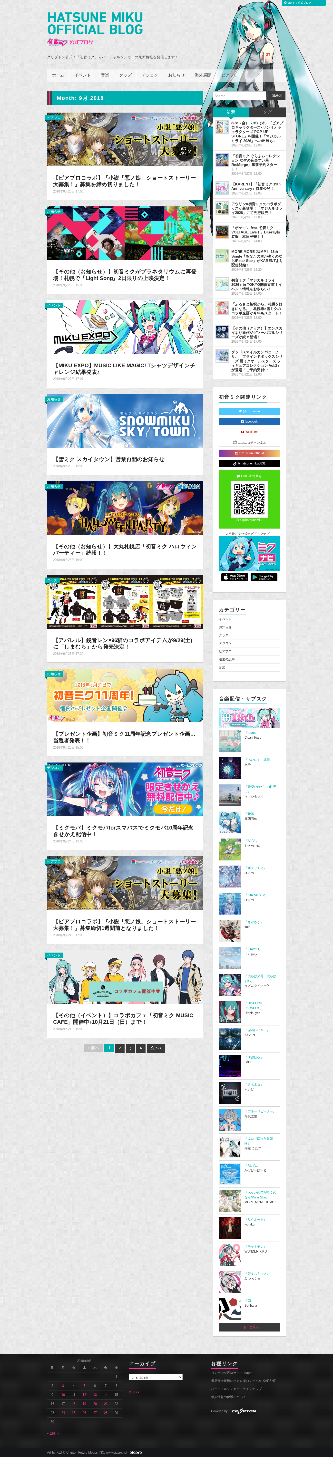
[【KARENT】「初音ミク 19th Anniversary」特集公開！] (222, 188)
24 (63, 1413)
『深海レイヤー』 (257, 1030)
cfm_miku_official (251, 453)
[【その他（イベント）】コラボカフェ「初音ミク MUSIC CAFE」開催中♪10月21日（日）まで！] (125, 977)
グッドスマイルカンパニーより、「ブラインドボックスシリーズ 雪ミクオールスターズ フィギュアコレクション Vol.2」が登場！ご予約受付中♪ (257, 361)
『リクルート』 (256, 1219)
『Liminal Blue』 (256, 895)
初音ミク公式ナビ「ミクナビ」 (250, 534)
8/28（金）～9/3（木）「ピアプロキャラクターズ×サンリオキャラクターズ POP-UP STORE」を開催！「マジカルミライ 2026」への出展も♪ (257, 132)
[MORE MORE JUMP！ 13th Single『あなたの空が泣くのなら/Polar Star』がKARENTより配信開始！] (222, 256)
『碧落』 (251, 814)
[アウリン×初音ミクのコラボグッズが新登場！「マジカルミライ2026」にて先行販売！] (222, 208)
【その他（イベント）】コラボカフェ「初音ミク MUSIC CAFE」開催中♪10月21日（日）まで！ (123, 1018)
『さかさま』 (254, 922)
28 (106, 1413)
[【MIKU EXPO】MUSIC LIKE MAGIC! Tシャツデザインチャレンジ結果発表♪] (125, 326)
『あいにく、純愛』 (259, 760)
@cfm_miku (251, 411)
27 (95, 1413)
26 (84, 1413)
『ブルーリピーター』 (260, 1111)
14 (106, 1395)
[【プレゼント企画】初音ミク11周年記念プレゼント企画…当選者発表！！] (125, 695)
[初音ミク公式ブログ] (95, 29)
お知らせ (176, 75)
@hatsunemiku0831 (250, 463)
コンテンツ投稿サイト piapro (231, 1373)
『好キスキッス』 (257, 1273)
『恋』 (249, 1301)
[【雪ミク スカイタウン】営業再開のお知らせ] (125, 420)
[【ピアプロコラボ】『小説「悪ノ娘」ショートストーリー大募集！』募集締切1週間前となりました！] (125, 883)
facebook (251, 421)
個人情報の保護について (228, 1397)
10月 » (54, 1433)
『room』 (251, 732)
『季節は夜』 (254, 1057)
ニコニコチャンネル (251, 442)
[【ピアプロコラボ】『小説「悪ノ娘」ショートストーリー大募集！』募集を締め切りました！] (125, 139)
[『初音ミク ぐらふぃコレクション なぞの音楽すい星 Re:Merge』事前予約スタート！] (222, 160)
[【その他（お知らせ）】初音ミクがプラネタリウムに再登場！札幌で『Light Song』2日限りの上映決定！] (125, 233)
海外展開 (203, 75)
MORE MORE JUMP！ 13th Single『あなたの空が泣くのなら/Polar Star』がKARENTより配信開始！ (257, 258)
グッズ (125, 75)
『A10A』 (252, 841)
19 (84, 1404)
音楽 (105, 75)
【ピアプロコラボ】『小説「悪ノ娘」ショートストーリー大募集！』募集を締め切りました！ (124, 181)
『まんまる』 (254, 1084)
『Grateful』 (253, 949)
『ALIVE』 (252, 1165)
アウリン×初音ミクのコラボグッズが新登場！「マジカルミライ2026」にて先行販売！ (257, 208)
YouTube (251, 432)
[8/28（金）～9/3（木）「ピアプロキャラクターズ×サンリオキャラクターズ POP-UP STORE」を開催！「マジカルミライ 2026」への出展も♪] (222, 127)
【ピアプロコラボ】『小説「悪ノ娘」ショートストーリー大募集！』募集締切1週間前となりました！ (124, 924)
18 (73, 1404)
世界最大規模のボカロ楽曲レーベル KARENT (243, 1381)
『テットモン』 (256, 1246)
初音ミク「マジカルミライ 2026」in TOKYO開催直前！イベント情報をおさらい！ (256, 284)
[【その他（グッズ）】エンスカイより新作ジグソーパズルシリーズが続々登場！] (222, 332)
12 (84, 1395)
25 (73, 1413)
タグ (267, 112)
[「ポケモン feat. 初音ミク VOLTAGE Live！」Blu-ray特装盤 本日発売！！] (222, 232)
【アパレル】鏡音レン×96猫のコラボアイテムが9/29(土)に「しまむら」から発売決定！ (122, 643)
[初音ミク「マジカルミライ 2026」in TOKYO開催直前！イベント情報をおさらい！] (222, 284)
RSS (135, 1392)
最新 (231, 112)
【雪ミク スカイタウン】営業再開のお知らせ (109, 459)
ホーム (58, 75)
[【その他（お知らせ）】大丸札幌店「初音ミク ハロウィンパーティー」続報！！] (125, 508)
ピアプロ (229, 75)
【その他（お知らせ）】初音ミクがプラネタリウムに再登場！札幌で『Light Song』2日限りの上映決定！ (124, 275)
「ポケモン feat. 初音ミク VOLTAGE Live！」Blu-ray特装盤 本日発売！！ (255, 232)
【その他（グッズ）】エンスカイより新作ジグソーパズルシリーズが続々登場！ (257, 332)
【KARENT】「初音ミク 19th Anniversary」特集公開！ (256, 186)
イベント (82, 75)
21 (106, 1404)
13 (95, 1395)
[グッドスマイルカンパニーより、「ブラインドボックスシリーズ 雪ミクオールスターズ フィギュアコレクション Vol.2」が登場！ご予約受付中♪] (222, 356)
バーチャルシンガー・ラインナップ (236, 1389)
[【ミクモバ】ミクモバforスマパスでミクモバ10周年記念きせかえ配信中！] (125, 789)
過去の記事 (227, 659)
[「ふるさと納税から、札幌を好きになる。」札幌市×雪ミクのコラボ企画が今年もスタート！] (222, 308)
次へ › (155, 1048)
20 (95, 1404)
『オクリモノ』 (256, 868)
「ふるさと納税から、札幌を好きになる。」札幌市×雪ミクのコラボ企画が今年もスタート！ (257, 308)
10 (63, 1395)
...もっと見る (249, 1327)
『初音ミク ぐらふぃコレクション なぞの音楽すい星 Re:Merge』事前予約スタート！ (255, 162)
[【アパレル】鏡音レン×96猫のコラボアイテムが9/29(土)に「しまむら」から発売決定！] (125, 601)
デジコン (150, 75)
